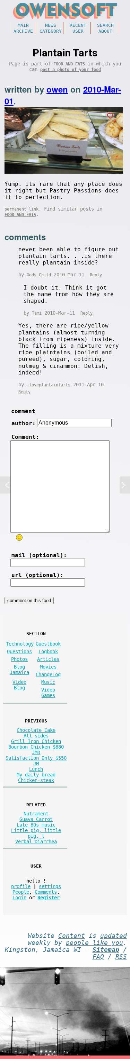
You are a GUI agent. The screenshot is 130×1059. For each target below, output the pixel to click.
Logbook (48, 651)
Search (105, 25)
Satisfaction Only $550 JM (36, 760)
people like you (94, 942)
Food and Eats (69, 64)
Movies (48, 667)
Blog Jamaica (19, 669)
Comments (46, 892)
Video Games (48, 692)
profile (21, 886)
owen (57, 89)
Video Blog (19, 684)
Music (48, 682)
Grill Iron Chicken (36, 741)
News (50, 25)
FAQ (98, 956)
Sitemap (106, 949)
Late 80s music (36, 825)
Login (19, 897)
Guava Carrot (36, 819)
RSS (121, 956)
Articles (48, 659)
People (20, 892)
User (78, 31)
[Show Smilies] (19, 537)
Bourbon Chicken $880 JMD (36, 749)
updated (113, 935)
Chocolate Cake (36, 730)
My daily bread (36, 774)
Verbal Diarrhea (36, 841)
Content (71, 935)
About (105, 31)
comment (23, 411)
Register (48, 897)
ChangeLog (48, 674)
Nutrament (36, 813)
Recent (78, 25)
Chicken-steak (36, 780)
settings (50, 886)
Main (23, 25)
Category (51, 31)
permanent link (21, 209)
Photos (19, 659)
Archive (23, 31)
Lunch (36, 769)
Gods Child (39, 274)
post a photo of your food (70, 69)
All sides (36, 735)
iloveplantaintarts (48, 384)
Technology (20, 644)
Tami (37, 313)
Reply (96, 274)
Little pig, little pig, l (36, 833)
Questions (19, 651)
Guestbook (48, 644)
